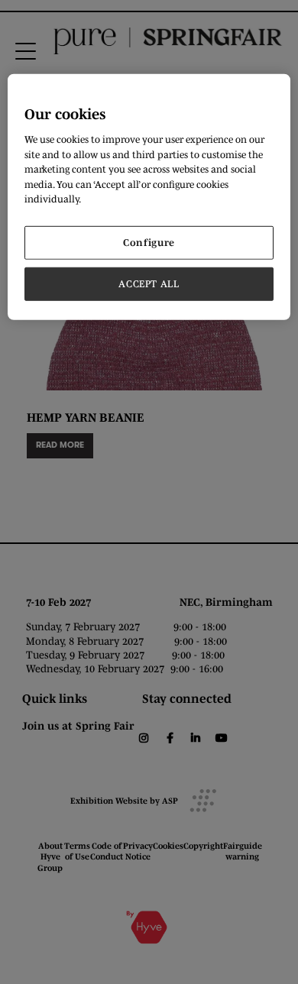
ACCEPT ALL (149, 284)
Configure (149, 242)
